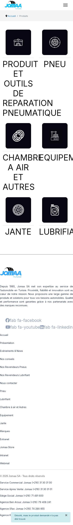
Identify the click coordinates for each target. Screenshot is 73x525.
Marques (5, 431)
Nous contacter (8, 383)
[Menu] (65, 5)
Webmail (5, 463)
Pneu (3, 391)
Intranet (4, 455)
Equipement (6, 415)
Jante (3, 423)
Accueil (4, 335)
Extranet (4, 439)
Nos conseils (7, 359)
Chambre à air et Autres (13, 407)
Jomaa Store (7, 447)
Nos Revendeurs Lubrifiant (15, 375)
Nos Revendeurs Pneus (13, 367)
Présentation (7, 342)
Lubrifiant (5, 399)
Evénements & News (11, 350)
